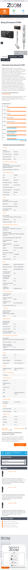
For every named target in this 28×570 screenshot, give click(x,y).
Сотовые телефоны (10, 18)
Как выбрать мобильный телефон (13, 453)
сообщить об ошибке (19, 428)
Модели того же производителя (10, 521)
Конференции (17, 0)
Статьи (3, 59)
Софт (23, 12)
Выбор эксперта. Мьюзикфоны (10, 525)
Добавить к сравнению (21, 53)
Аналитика (10, 0)
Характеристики (13, 56)
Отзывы (21, 56)
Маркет (22, 0)
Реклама (9, 541)
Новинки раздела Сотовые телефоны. (11, 523)
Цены (8, 59)
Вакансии (3, 542)
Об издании (3, 541)
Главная (2, 18)
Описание (4, 56)
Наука (14, 12)
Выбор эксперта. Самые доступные (11, 526)
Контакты (8, 542)
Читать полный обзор (20, 445)
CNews (5, 0)
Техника (5, 12)
